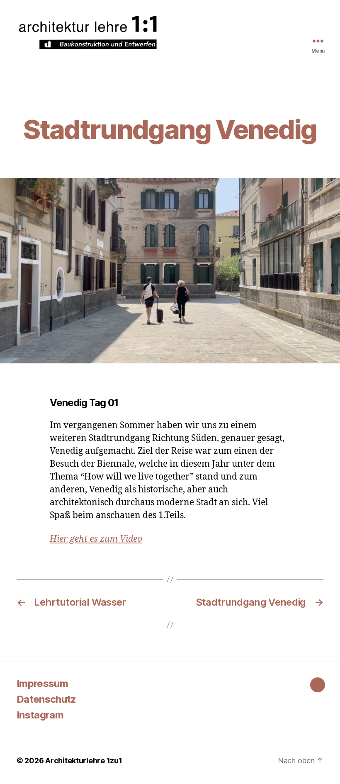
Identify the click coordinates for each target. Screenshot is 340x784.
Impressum (42, 683)
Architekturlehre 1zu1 (83, 760)
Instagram (40, 715)
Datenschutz (46, 699)
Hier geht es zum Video (96, 539)
